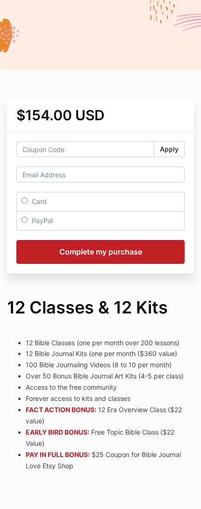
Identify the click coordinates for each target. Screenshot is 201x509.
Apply (169, 149)
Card (38, 201)
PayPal (41, 221)
